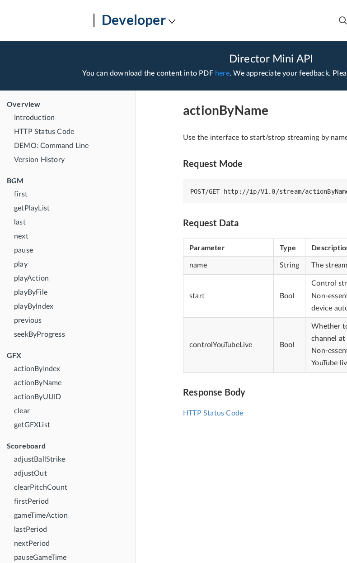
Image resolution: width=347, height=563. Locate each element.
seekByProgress (39, 334)
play (21, 264)
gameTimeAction (41, 515)
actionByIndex (37, 368)
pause (23, 250)
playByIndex (33, 306)
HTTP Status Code (44, 131)
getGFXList (32, 425)
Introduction (34, 117)
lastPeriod (30, 529)
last (20, 222)
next (21, 236)
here (222, 73)
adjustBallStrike (39, 459)
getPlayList (32, 208)
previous (28, 320)
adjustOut (30, 473)
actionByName (37, 382)
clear (22, 411)
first (21, 194)
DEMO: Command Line (51, 145)
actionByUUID (37, 397)
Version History (39, 159)
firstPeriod (31, 501)
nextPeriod (32, 543)
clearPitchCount (40, 487)
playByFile (30, 292)
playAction (31, 278)
